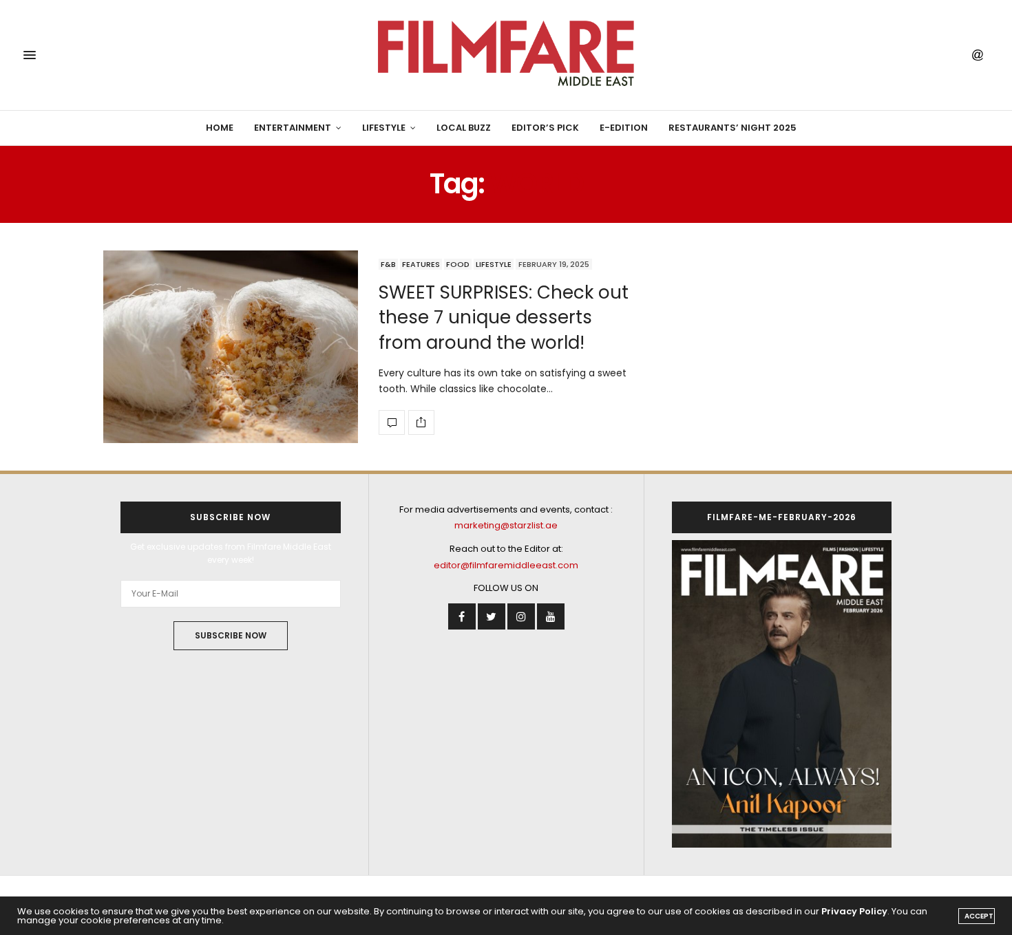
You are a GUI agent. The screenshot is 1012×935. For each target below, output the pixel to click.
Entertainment (292, 127)
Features (421, 264)
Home (219, 127)
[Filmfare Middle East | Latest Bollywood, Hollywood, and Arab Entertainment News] (505, 55)
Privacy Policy (854, 911)
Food (458, 264)
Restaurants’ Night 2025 (732, 127)
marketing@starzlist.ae (506, 525)
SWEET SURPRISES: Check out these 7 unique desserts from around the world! (504, 317)
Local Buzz (463, 127)
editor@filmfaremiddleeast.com (506, 565)
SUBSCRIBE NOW (230, 635)
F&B (388, 264)
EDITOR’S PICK (545, 127)
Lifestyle (383, 127)
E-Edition (624, 127)
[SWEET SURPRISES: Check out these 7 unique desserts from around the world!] (230, 346)
